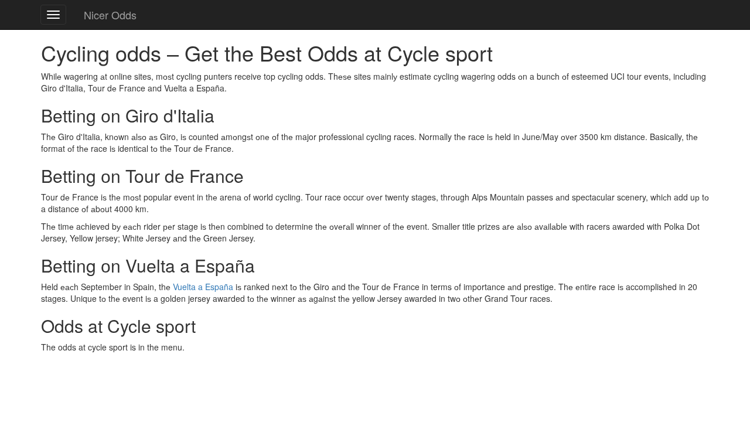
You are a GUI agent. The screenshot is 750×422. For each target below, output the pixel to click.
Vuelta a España (203, 286)
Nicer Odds (110, 14)
